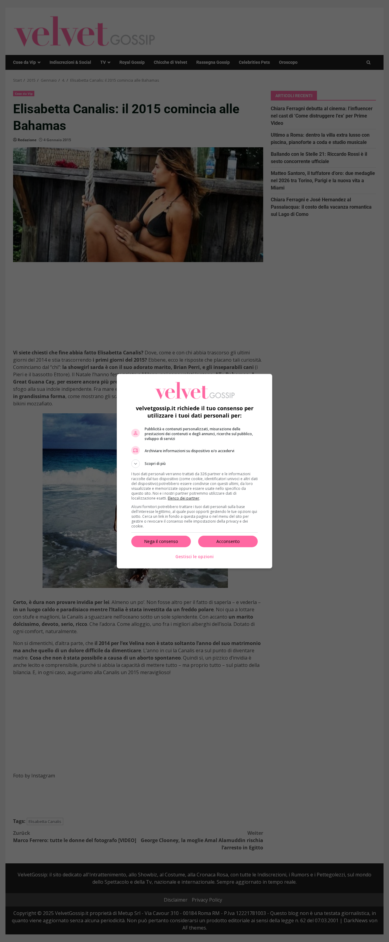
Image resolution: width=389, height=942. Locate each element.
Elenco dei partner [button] (183, 498)
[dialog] (194, 471)
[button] (194, 463)
